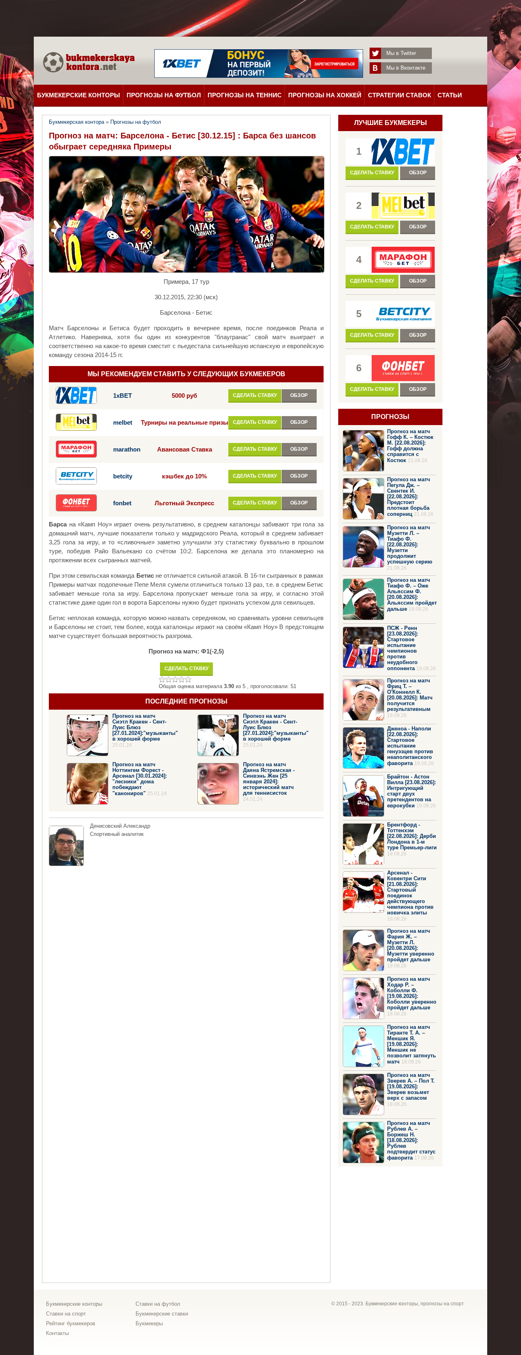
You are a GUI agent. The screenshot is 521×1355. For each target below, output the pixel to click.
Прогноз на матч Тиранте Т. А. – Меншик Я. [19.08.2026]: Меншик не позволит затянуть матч (411, 1044)
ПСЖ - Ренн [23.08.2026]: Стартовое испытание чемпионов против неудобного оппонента (402, 648)
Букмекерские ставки (162, 1314)
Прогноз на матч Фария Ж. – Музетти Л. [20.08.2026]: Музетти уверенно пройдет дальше (410, 945)
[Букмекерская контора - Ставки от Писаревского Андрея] (89, 80)
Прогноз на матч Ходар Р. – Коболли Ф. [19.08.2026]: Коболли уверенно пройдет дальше (411, 993)
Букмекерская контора (76, 122)
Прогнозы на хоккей (324, 95)
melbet (122, 422)
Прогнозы (390, 416)
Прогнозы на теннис (245, 95)
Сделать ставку (255, 395)
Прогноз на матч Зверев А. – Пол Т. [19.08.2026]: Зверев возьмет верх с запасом (411, 1086)
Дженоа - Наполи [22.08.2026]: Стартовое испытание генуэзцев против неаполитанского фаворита (410, 746)
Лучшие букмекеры (390, 122)
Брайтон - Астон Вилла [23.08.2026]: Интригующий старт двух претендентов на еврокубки (411, 791)
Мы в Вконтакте (405, 68)
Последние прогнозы (186, 701)
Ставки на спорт (66, 1314)
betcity (122, 476)
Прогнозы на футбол (164, 95)
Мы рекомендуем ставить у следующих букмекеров (186, 374)
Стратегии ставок (399, 95)
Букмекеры (149, 1323)
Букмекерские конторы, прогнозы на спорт (415, 1304)
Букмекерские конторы (78, 95)
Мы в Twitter (401, 53)
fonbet (122, 503)
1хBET (122, 395)
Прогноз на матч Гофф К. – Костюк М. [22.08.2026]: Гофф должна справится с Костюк (410, 445)
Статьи (450, 95)
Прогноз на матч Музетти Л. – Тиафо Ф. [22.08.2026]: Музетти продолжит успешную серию (409, 544)
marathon (126, 449)
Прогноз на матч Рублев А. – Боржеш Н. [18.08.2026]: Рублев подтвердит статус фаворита (411, 1140)
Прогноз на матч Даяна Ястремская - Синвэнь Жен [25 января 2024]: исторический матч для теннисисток (269, 778)
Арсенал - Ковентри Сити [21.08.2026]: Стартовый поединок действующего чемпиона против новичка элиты (410, 893)
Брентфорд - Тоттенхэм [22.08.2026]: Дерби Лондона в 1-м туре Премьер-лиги (412, 836)
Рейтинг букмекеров (70, 1323)
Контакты (57, 1333)
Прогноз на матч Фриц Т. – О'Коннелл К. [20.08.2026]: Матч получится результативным (410, 695)
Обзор (299, 395)
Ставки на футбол (158, 1304)
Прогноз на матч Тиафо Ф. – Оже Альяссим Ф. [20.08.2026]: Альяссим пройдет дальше (412, 594)
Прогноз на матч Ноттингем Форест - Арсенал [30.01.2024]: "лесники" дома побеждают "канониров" (139, 778)
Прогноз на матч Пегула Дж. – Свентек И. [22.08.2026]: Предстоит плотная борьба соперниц (408, 496)
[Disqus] (186, 972)
